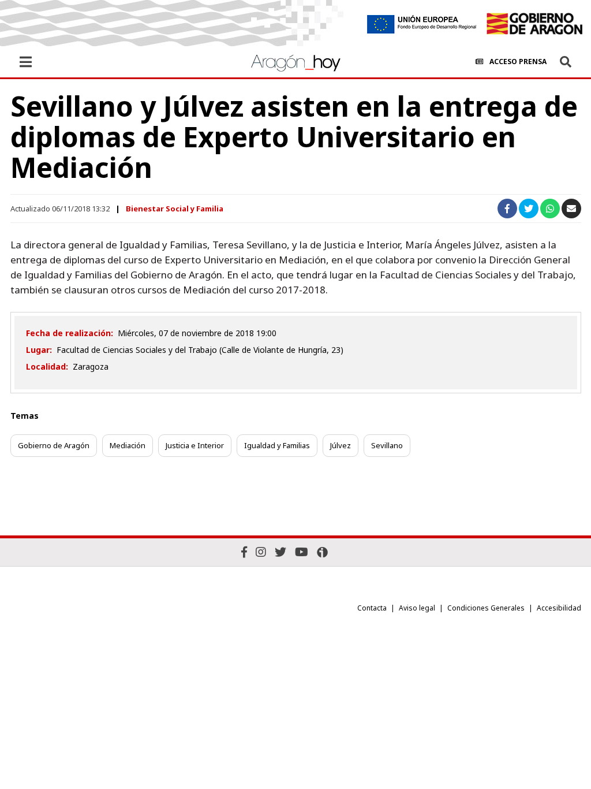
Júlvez (340, 445)
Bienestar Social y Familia (174, 208)
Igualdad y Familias (277, 445)
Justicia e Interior (195, 445)
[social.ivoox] (322, 552)
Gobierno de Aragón (53, 445)
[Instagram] (261, 552)
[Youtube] (301, 552)
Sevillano (387, 445)
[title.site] (534, 23)
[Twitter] (280, 552)
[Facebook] (244, 552)
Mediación (127, 445)
